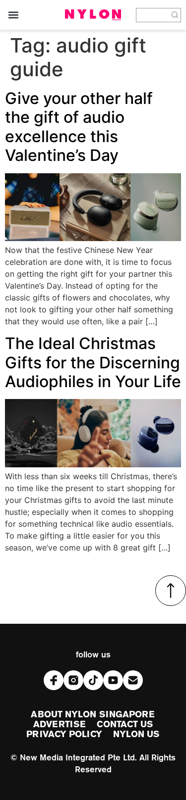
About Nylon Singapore (93, 715)
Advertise (59, 725)
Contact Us (125, 725)
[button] (13, 15)
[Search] (175, 15)
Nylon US (136, 735)
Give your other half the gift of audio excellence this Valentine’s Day (79, 127)
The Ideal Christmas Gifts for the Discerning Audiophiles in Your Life (93, 362)
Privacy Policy (64, 735)
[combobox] (152, 15)
